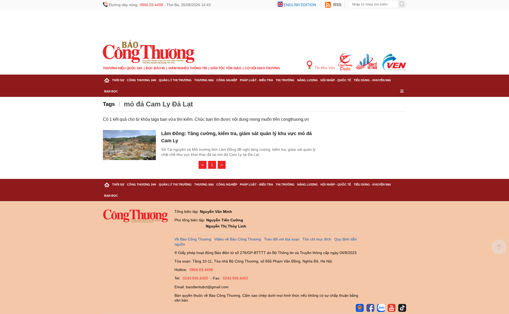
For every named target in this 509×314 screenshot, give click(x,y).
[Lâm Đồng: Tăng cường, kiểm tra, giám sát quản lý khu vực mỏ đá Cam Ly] (129, 145)
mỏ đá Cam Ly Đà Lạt (158, 104)
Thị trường (285, 80)
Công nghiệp (226, 80)
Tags (109, 104)
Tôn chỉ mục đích (316, 239)
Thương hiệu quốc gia (122, 68)
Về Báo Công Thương (192, 239)
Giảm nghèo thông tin (187, 68)
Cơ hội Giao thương (262, 68)
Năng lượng (307, 80)
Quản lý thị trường (175, 80)
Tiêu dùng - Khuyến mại (372, 80)
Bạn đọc (111, 91)
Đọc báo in (155, 68)
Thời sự (118, 80)
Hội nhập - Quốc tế (336, 80)
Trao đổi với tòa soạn (282, 239)
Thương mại (204, 80)
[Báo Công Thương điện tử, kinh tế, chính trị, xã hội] (148, 51)
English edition (300, 5)
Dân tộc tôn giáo (225, 68)
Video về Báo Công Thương (237, 239)
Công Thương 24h (141, 80)
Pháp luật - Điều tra (256, 80)
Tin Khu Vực (324, 68)
